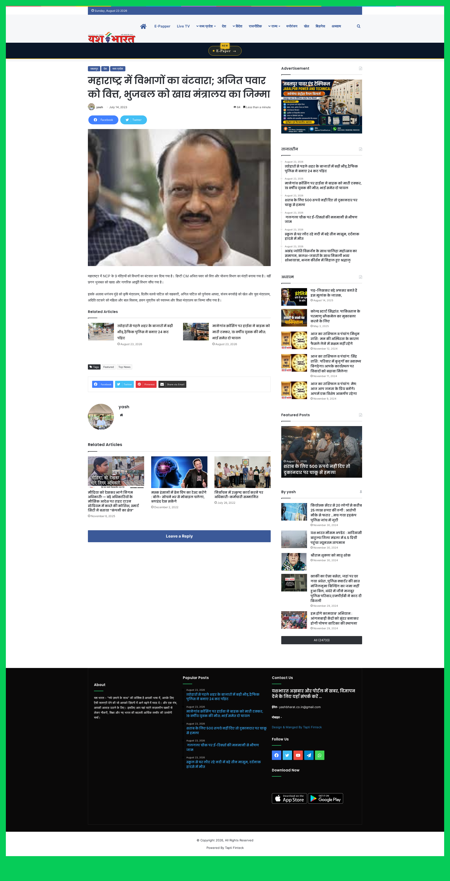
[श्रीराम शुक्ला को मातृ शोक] (294, 562)
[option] (321, 452)
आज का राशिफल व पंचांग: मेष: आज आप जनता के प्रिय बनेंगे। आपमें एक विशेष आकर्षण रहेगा (334, 388)
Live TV (183, 26)
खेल (306, 26)
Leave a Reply (179, 536)
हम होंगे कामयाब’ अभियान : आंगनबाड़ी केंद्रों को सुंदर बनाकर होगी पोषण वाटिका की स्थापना (335, 618)
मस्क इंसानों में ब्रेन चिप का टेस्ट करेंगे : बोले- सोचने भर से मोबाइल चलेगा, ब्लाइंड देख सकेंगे (178, 497)
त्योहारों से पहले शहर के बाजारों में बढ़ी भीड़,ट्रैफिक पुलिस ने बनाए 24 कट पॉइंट (145, 332)
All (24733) (322, 640)
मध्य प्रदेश (206, 26)
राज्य (273, 26)
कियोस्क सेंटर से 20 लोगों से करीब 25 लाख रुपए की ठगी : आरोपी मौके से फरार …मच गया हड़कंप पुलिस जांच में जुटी (336, 512)
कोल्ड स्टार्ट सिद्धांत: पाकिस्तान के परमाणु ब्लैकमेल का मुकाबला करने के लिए (335, 316)
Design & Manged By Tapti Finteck (297, 727)
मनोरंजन (291, 26)
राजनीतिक (255, 26)
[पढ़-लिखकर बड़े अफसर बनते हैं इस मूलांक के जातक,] (294, 297)
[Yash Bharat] (111, 38)
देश (224, 26)
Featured (108, 367)
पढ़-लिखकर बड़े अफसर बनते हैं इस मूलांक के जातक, (334, 293)
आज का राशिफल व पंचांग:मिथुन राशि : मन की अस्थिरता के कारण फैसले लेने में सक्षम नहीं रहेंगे (335, 339)
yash (99, 107)
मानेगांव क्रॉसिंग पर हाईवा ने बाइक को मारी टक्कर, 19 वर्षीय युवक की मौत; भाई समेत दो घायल (241, 332)
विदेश (238, 26)
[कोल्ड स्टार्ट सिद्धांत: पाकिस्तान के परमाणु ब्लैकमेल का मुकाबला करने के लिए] (294, 318)
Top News (124, 367)
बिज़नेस (320, 26)
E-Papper (162, 26)
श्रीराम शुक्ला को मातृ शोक (331, 555)
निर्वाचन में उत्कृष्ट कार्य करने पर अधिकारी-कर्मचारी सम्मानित (238, 494)
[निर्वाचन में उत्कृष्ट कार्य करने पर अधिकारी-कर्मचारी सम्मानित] (242, 472)
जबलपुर (94, 68)
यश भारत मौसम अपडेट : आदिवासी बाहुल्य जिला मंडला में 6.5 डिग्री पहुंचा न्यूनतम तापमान (336, 537)
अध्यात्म (336, 26)
